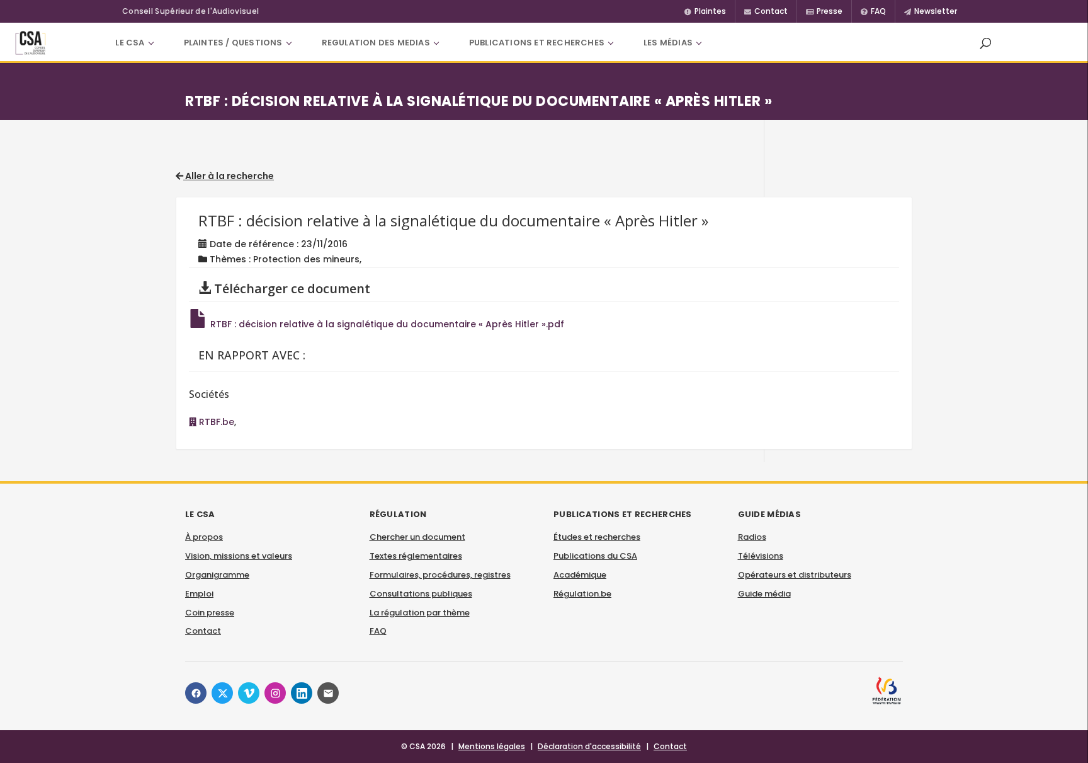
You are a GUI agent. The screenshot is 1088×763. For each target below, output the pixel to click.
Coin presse (209, 613)
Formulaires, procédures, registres (440, 575)
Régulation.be (582, 594)
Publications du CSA (595, 556)
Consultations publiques (421, 594)
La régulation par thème (420, 613)
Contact (203, 631)
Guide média (764, 594)
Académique (579, 575)
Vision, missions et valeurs (238, 556)
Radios (752, 537)
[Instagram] (275, 693)
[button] (985, 43)
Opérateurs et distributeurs (794, 575)
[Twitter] (222, 693)
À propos (204, 537)
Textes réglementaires (416, 556)
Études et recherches (596, 537)
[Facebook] (196, 693)
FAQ (378, 631)
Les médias (668, 43)
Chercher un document (417, 537)
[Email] (328, 693)
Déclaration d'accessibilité (589, 746)
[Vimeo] (248, 693)
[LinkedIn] (301, 693)
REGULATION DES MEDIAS (376, 43)
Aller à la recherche (228, 176)
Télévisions (760, 556)
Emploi (199, 594)
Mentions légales (491, 746)
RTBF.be (215, 422)
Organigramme (217, 575)
